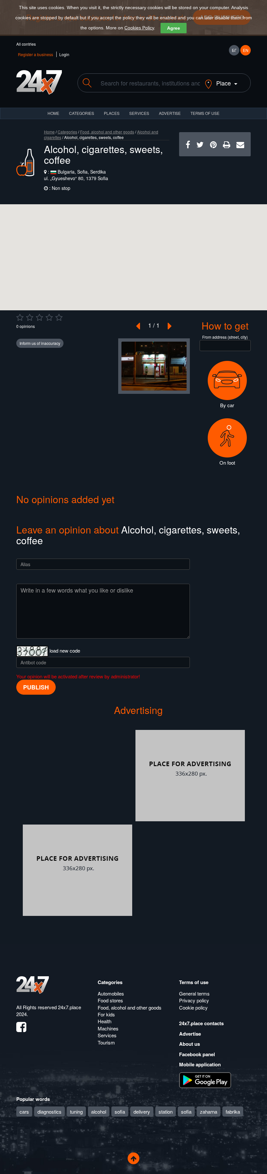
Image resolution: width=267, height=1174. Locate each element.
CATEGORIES (81, 113)
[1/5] (19, 317)
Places (111, 113)
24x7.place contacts (201, 1023)
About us (189, 1043)
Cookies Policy (139, 27)
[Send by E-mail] (240, 144)
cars (24, 1111)
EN (245, 50)
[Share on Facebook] (188, 144)
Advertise (190, 1033)
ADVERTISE (170, 113)
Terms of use (193, 982)
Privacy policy (194, 1000)
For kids (106, 1014)
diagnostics (49, 1111)
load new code (64, 650)
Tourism (106, 1042)
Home (49, 131)
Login (64, 54)
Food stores (110, 1000)
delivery (142, 1111)
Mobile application (200, 1064)
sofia (120, 1111)
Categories (67, 131)
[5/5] (59, 317)
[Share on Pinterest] (213, 144)
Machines (108, 1028)
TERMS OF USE (204, 113)
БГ (234, 50)
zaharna (208, 1111)
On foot (227, 462)
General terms (194, 993)
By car (227, 405)
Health (104, 1021)
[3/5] (39, 317)
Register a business (35, 54)
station (166, 1111)
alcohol (98, 1111)
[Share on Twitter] (200, 144)
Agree (173, 28)
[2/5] (29, 317)
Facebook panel (197, 1054)
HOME (53, 113)
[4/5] (49, 317)
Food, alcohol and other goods (107, 131)
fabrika (233, 1111)
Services (139, 113)
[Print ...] (226, 144)
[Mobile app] (205, 1079)
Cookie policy (193, 1007)
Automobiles (111, 993)
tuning (76, 1111)
